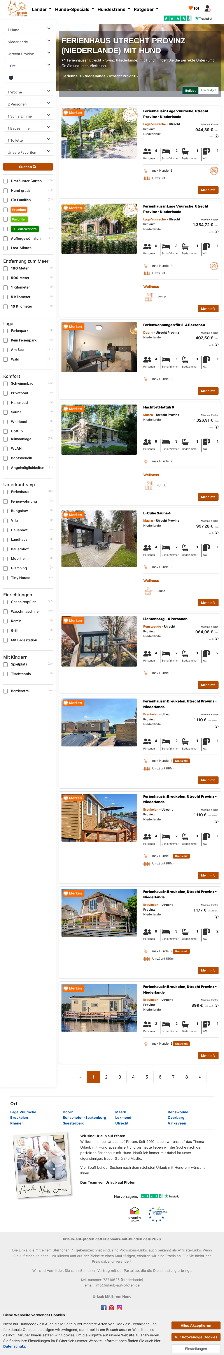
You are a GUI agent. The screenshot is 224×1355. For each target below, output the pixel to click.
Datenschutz (14, 1346)
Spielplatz (19, 664)
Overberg (176, 1117)
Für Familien (21, 200)
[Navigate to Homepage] (18, 9)
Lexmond (123, 1117)
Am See (17, 349)
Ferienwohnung (24, 501)
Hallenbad (19, 402)
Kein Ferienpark (24, 340)
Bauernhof (20, 549)
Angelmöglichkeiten (27, 467)
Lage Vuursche (23, 1112)
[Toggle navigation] (218, 7)
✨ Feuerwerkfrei (24, 229)
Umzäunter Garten (26, 181)
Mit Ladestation (24, 640)
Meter (20, 268)
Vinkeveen (177, 1123)
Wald (15, 359)
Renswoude (178, 1112)
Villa (14, 520)
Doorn (68, 1112)
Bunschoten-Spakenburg (84, 1117)
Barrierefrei (20, 691)
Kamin (16, 621)
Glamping (19, 568)
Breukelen (19, 1117)
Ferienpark (19, 330)
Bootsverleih (21, 458)
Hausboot (19, 530)
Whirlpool (19, 421)
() (196, 8)
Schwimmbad (22, 383)
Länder (40, 9)
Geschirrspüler (23, 602)
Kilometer (20, 287)
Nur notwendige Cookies (196, 1337)
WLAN (16, 448)
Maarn (120, 1112)
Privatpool (19, 393)
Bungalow (19, 511)
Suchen (26, 167)
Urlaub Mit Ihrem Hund (112, 1296)
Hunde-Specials (72, 9)
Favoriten (19, 219)
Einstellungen (196, 1348)
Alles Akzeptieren (196, 1325)
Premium (19, 209)
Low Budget (208, 90)
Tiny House (20, 577)
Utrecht (121, 1123)
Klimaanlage (21, 439)
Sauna (16, 412)
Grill (14, 630)
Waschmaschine (24, 611)
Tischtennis (21, 674)
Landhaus (19, 539)
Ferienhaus (20, 491)
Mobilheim (19, 558)
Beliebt (190, 90)
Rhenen (17, 1123)
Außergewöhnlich (26, 238)
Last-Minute (21, 248)
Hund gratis (21, 190)
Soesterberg (73, 1123)
